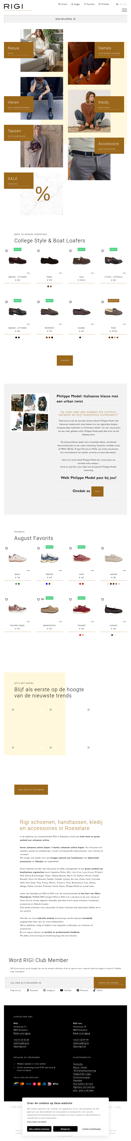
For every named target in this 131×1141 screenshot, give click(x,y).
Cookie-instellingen (91, 1129)
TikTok (99, 990)
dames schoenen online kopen (68, 847)
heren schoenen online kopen (35, 847)
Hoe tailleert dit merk (83, 1083)
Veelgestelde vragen (82, 1073)
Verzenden (78, 1063)
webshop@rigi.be (21, 1042)
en (125, 4)
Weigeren (65, 1129)
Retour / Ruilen (80, 1067)
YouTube (68, 990)
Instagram (51, 990)
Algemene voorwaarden (84, 1086)
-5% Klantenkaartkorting (84, 1070)
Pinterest (84, 990)
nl (117, 4)
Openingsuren (20, 1046)
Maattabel (77, 1080)
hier (97, 491)
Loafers (65, 360)
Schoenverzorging (81, 1077)
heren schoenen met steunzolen (73, 907)
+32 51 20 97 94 (81, 1039)
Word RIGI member (109, 982)
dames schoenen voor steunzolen (40, 907)
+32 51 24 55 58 (21, 1039)
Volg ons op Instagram (31, 789)
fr (121, 4)
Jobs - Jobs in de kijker (83, 1090)
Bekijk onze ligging (22, 1033)
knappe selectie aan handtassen (66, 857)
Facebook (34, 990)
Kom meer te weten (37, 1121)
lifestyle (39, 861)
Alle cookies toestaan (39, 1129)
